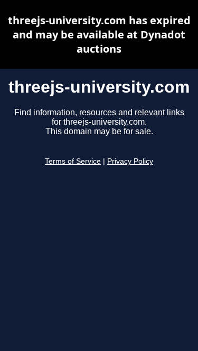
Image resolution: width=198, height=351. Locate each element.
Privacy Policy (130, 161)
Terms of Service (73, 161)
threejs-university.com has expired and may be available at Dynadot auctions (99, 34)
